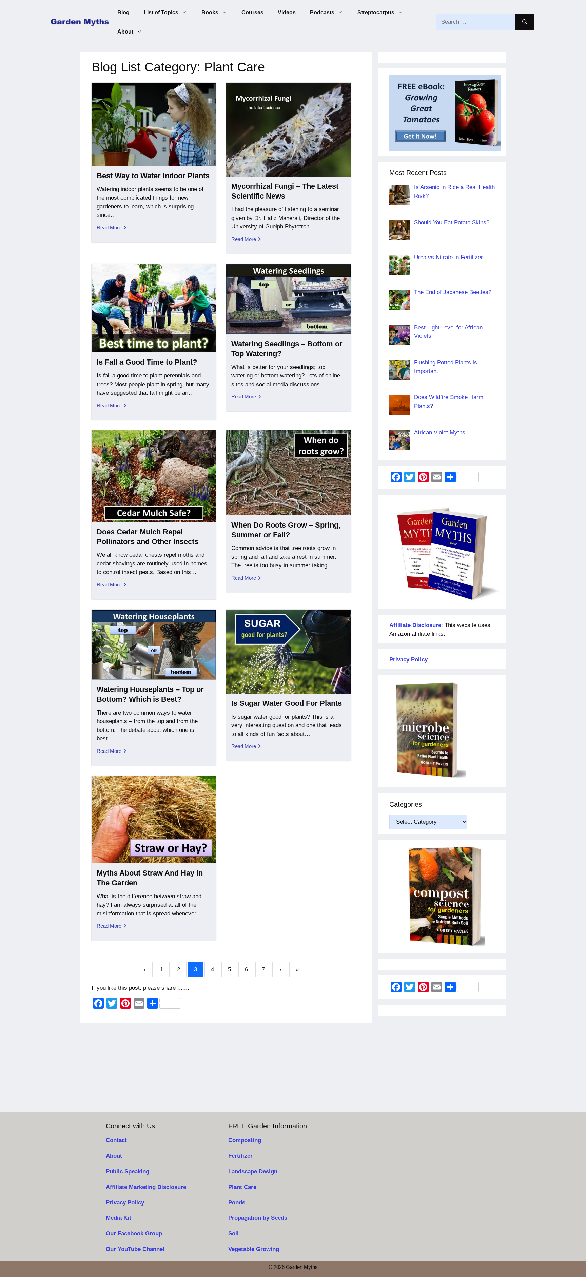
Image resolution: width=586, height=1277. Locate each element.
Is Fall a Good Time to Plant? (147, 362)
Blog (123, 12)
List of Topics (161, 12)
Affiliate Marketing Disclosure (146, 1187)
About (125, 32)
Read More (109, 227)
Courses (252, 12)
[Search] (524, 22)
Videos (287, 12)
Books (209, 12)
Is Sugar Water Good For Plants (286, 703)
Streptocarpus (375, 12)
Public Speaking (127, 1171)
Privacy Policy (125, 1202)
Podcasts (322, 12)
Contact (116, 1140)
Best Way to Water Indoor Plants (153, 175)
